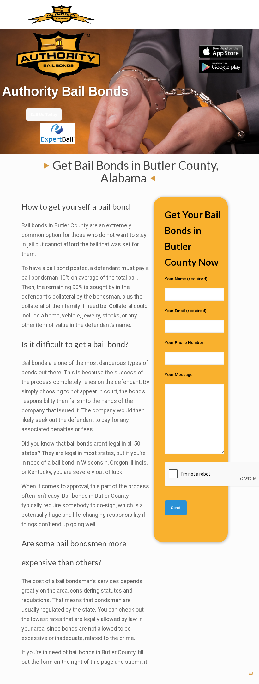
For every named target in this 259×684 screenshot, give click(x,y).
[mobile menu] (227, 14)
